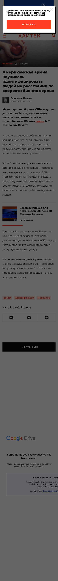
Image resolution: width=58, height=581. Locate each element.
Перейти (29, 24)
